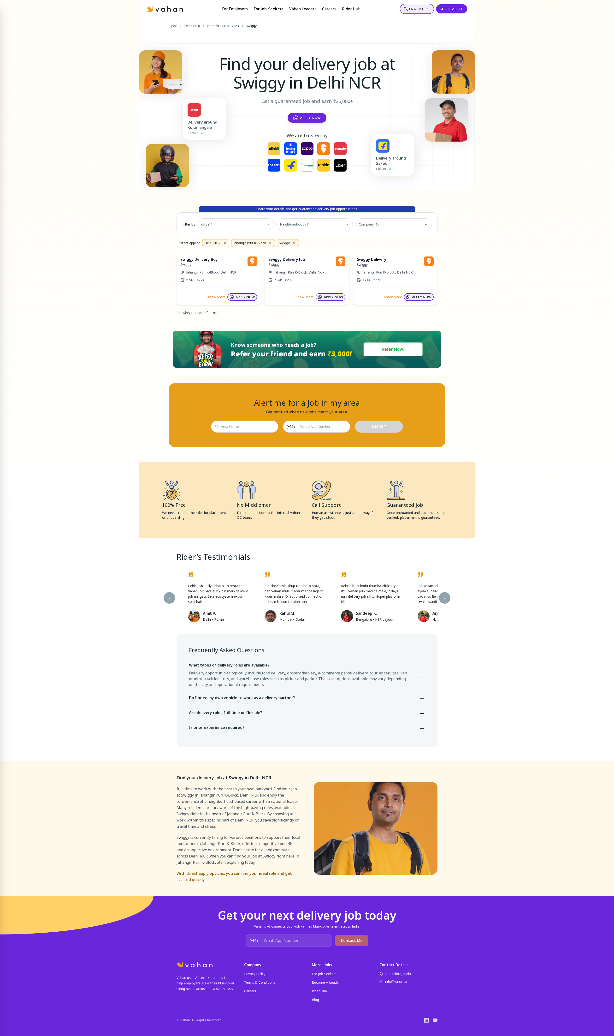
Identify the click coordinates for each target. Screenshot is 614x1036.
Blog (315, 999)
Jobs (174, 26)
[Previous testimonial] (169, 598)
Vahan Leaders (302, 9)
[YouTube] (435, 1020)
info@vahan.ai (396, 981)
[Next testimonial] (444, 598)
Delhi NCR (192, 26)
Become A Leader (326, 982)
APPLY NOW (245, 297)
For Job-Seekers (268, 9)
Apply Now (310, 117)
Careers (329, 9)
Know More (216, 297)
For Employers (235, 9)
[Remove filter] (224, 243)
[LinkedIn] (426, 1020)
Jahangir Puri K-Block (223, 26)
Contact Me (352, 940)
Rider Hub (351, 9)
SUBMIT (379, 426)
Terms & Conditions (259, 982)
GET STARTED (451, 8)
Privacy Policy (254, 973)
